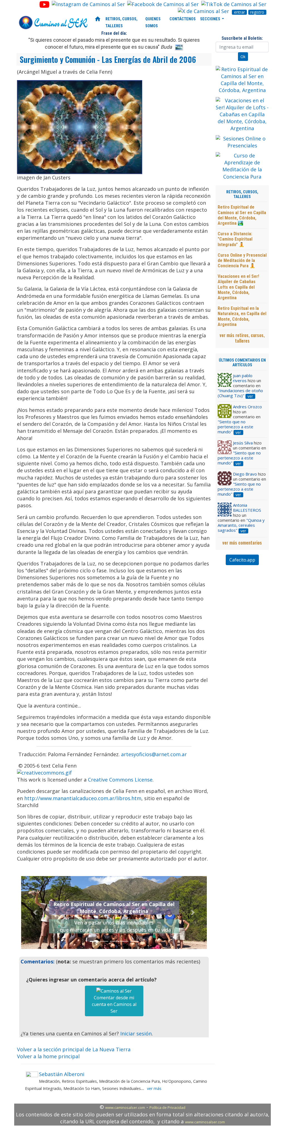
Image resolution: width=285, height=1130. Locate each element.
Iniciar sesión (136, 1033)
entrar (239, 12)
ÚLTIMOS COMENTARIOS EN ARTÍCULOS (242, 362)
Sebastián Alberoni (61, 1074)
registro (257, 12)
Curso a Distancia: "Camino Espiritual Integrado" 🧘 (235, 239)
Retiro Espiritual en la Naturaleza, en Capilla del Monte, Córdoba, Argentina (242, 316)
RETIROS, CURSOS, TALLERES (121, 22)
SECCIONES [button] (210, 19)
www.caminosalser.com (125, 1107)
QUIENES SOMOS (153, 22)
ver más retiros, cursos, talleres (242, 338)
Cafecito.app (242, 560)
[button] (35, 912)
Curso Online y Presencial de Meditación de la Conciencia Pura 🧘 (242, 260)
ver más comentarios (242, 542)
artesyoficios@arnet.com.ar (154, 754)
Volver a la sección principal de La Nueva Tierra (74, 1049)
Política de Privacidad (167, 1107)
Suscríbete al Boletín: (242, 38)
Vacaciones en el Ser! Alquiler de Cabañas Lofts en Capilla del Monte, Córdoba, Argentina (238, 287)
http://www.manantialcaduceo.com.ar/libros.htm (82, 798)
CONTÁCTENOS (182, 19)
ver (250, 396)
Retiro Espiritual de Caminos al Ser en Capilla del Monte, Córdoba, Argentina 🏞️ (242, 215)
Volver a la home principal (48, 1056)
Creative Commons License (120, 779)
